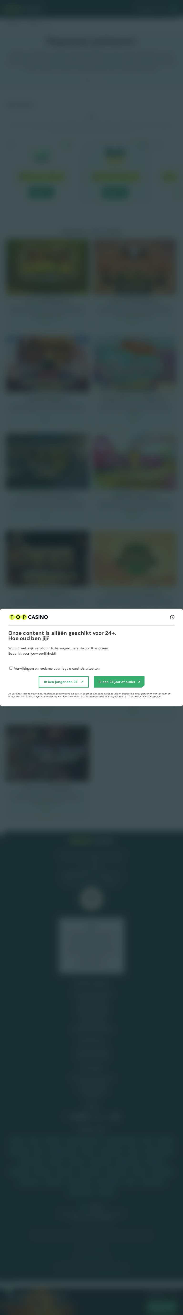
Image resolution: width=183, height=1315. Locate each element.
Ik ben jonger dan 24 (60, 682)
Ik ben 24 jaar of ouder (117, 682)
